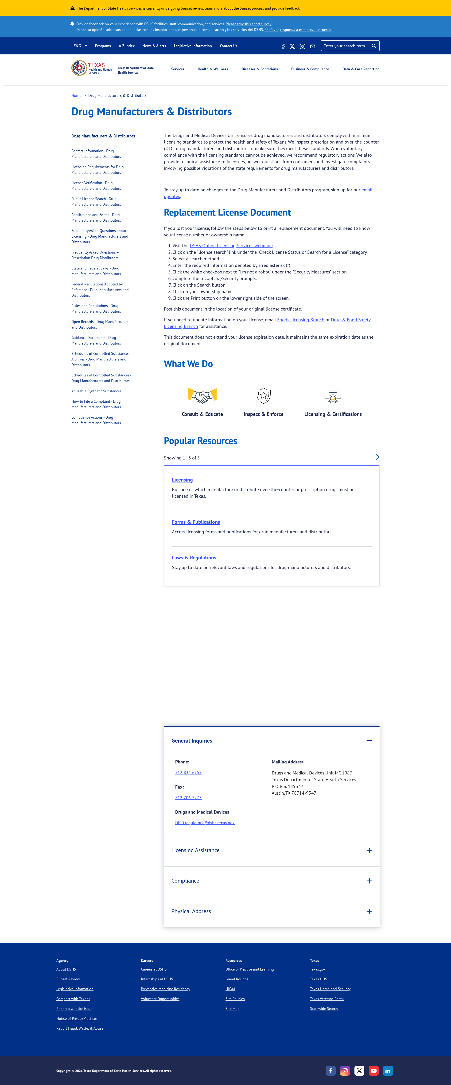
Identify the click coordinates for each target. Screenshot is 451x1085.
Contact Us (228, 45)
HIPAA (230, 988)
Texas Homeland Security (330, 988)
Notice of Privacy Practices (76, 1018)
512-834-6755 (188, 772)
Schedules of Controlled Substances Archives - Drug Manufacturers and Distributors (100, 359)
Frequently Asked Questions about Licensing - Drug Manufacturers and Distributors (99, 236)
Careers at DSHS (154, 969)
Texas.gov (318, 969)
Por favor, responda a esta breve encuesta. (297, 29)
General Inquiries (191, 740)
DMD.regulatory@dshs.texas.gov (205, 822)
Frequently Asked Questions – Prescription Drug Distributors (95, 255)
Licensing (182, 479)
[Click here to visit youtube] (373, 1071)
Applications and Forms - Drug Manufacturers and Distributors (96, 217)
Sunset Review (68, 979)
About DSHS (66, 969)
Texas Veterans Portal (327, 998)
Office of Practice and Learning (250, 969)
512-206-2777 (188, 797)
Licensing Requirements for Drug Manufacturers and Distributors (97, 169)
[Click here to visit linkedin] (388, 1071)
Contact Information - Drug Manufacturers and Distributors (96, 153)
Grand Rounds (237, 979)
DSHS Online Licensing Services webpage (231, 245)
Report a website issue (74, 1008)
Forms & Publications (196, 522)
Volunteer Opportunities (160, 998)
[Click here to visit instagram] (302, 47)
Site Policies (235, 998)
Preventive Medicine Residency (165, 988)
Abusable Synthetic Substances (96, 391)
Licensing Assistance (195, 850)
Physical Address (191, 910)
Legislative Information (193, 45)
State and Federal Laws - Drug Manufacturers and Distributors (96, 271)
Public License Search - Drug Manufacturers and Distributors (96, 201)
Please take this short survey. (249, 24)
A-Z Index (127, 45)
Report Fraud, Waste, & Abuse (79, 1028)
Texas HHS (318, 979)
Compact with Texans (73, 998)
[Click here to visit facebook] (283, 47)
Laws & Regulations (194, 557)
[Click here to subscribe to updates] (312, 47)
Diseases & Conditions (260, 69)
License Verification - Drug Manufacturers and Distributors (96, 185)
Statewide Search (324, 1008)
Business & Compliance (310, 69)
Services (177, 69)
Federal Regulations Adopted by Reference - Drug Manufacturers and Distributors (100, 290)
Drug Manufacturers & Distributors (103, 135)
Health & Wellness (213, 69)
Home (76, 95)
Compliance (185, 880)
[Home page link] (112, 68)
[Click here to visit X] (292, 47)
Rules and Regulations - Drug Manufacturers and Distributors (96, 308)
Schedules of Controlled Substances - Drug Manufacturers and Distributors (101, 378)
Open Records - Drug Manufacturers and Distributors (99, 324)
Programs (103, 45)
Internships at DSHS (157, 979)
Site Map (233, 1008)
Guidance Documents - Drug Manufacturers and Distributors (96, 340)
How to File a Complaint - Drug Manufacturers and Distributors (96, 404)
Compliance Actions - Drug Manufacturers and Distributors (96, 420)
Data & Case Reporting (361, 69)
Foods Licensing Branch (300, 319)
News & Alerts (154, 45)
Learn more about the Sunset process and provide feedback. (252, 8)
